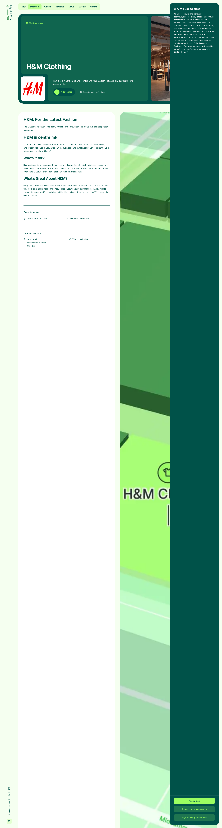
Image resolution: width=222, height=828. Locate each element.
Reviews (59, 7)
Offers (93, 7)
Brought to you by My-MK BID (9, 801)
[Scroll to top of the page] (9, 821)
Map (23, 7)
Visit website (80, 239)
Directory (34, 7)
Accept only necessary (194, 809)
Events (82, 7)
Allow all (194, 801)
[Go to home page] (9, 12)
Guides (47, 7)
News (71, 7)
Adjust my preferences (194, 817)
